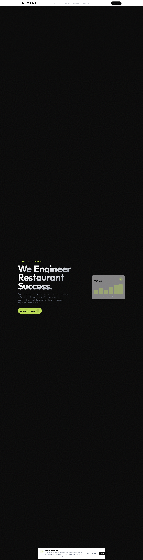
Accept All (103, 553)
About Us (57, 3)
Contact (86, 3)
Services (67, 3)
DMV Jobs (76, 3)
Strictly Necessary (91, 553)
